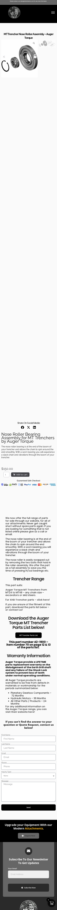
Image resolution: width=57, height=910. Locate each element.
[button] (23, 427)
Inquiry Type (6, 772)
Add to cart (21, 474)
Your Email (12, 868)
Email (3, 753)
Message (4, 781)
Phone (4, 762)
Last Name (5, 744)
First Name (5, 735)
